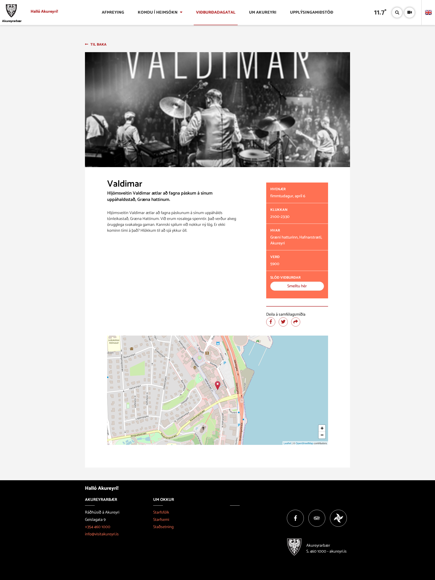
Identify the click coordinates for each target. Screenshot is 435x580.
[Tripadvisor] (316, 518)
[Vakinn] (338, 518)
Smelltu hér (297, 286)
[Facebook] (295, 518)
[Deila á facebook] (270, 322)
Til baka (98, 44)
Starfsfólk (161, 512)
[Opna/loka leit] (397, 12)
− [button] (322, 435)
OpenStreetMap (304, 443)
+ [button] (322, 428)
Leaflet (287, 443)
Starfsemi (161, 519)
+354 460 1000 (97, 527)
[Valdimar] (217, 385)
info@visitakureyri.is (102, 534)
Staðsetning (163, 527)
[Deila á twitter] (283, 322)
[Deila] (295, 322)
